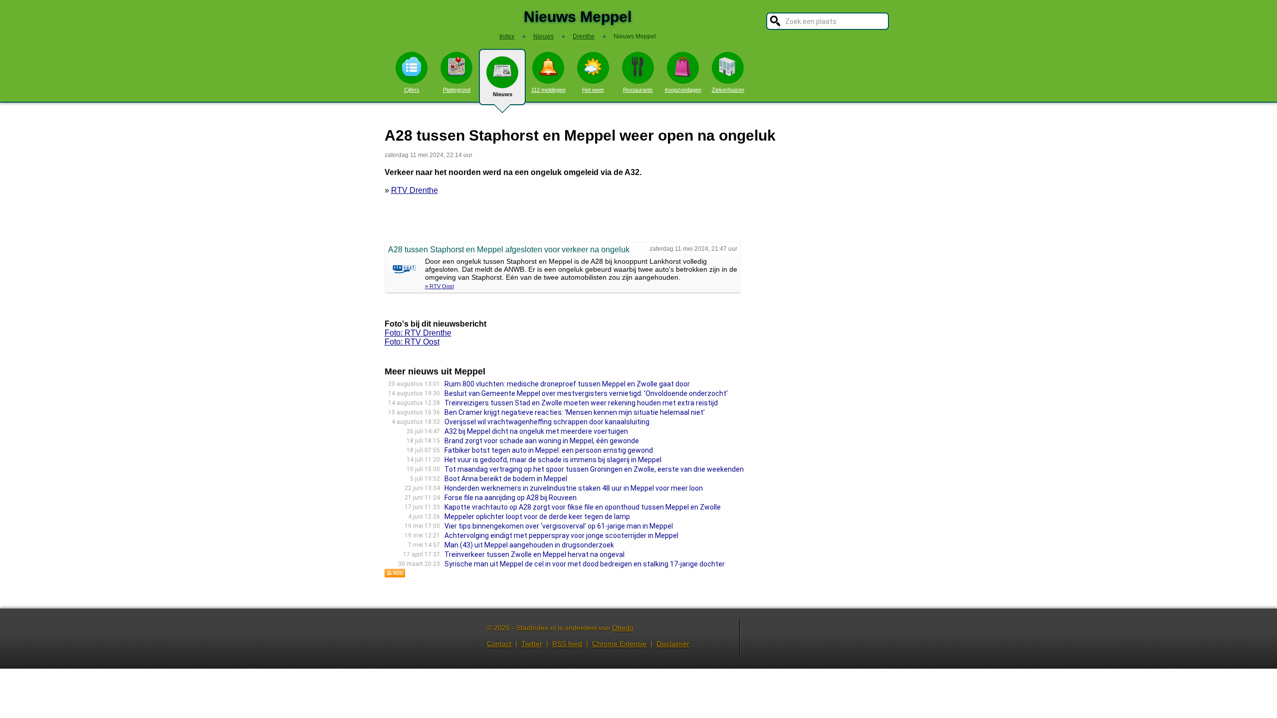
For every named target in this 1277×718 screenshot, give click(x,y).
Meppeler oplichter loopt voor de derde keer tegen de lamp (537, 517)
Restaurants (638, 90)
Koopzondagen (683, 90)
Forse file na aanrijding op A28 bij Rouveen (510, 498)
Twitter (531, 644)
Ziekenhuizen (728, 90)
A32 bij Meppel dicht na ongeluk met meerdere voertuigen (536, 431)
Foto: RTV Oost (412, 342)
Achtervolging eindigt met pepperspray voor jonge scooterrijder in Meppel (561, 535)
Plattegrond (456, 90)
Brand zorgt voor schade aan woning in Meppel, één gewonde (541, 441)
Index (506, 36)
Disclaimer (672, 644)
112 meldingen (548, 90)
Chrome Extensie (619, 644)
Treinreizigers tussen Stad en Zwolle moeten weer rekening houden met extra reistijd (581, 403)
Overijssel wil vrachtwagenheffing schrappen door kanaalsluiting (546, 422)
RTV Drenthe (414, 190)
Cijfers (412, 90)
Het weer (593, 90)
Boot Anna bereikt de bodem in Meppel (505, 479)
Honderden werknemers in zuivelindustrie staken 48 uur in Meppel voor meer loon (573, 488)
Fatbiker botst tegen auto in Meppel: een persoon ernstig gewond (548, 450)
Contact (499, 644)
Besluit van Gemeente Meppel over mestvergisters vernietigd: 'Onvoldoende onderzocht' (586, 393)
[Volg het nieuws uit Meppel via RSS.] (395, 575)
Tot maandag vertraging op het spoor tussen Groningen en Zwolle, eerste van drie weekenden (594, 469)
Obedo (623, 628)
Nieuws (502, 94)
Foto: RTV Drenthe (418, 333)
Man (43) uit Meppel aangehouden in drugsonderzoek (529, 545)
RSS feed (567, 644)
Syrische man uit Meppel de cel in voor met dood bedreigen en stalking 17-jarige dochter (584, 564)
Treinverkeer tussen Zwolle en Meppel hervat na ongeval (534, 554)
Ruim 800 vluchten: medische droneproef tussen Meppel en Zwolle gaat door (567, 384)
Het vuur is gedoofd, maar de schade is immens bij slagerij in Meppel (552, 460)
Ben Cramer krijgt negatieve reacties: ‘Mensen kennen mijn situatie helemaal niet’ (574, 412)
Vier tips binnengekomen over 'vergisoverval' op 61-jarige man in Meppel (558, 526)
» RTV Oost (439, 286)
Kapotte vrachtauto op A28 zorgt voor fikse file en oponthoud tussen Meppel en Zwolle (582, 507)
